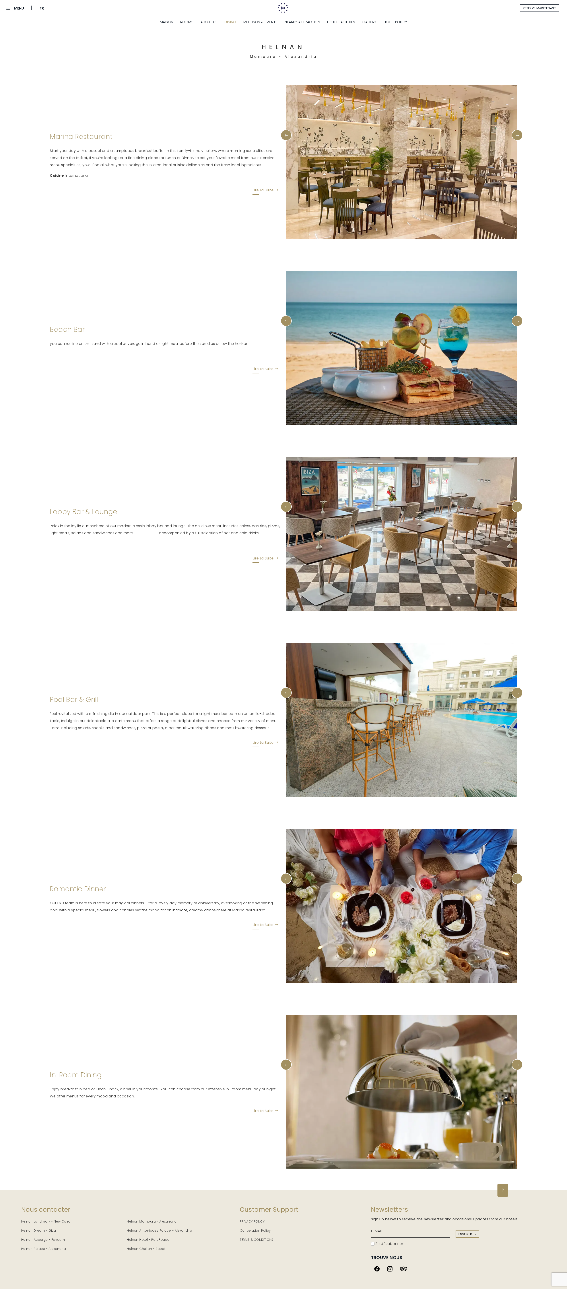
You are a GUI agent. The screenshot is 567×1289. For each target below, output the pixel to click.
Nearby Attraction (302, 22)
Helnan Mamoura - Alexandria (152, 1221)
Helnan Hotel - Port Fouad (148, 1239)
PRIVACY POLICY (252, 1221)
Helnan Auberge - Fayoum (43, 1239)
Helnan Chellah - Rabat (146, 1248)
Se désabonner (389, 1243)
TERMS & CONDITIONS (256, 1239)
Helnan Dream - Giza (38, 1230)
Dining (230, 22)
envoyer (465, 1234)
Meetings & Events (260, 22)
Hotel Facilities (341, 22)
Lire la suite (263, 190)
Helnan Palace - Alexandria (43, 1248)
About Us (208, 22)
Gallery (369, 22)
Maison (166, 22)
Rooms (186, 22)
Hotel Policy (395, 22)
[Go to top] (502, 1190)
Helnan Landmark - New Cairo (46, 1221)
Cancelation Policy (255, 1230)
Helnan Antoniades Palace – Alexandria (159, 1230)
